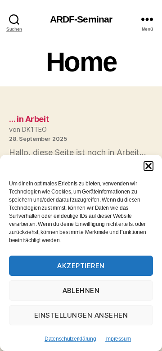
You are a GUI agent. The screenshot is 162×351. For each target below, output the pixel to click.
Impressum (118, 339)
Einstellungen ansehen (81, 315)
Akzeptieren (81, 265)
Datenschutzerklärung (70, 339)
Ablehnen (81, 290)
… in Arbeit (29, 119)
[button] (148, 166)
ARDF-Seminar (81, 19)
